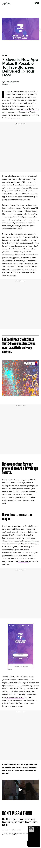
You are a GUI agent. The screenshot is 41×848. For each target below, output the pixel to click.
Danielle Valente (11, 82)
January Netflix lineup (15, 697)
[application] (20, 790)
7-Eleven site (23, 561)
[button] (20, 789)
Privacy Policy (12, 834)
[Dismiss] (37, 827)
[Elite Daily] (7, 3)
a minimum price (32, 541)
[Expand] (30, 827)
